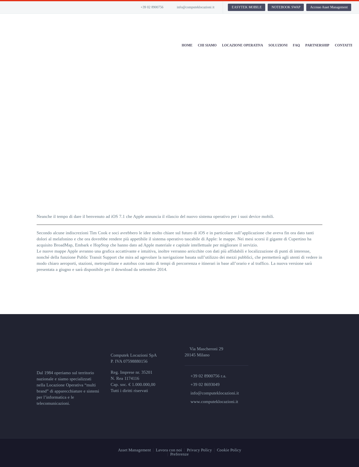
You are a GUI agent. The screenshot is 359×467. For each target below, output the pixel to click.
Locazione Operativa (242, 45)
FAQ (296, 45)
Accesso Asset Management (329, 7)
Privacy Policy (199, 450)
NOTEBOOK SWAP (286, 7)
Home (187, 45)
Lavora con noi (169, 450)
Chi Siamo (207, 45)
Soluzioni (277, 45)
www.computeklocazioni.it (214, 401)
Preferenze (179, 454)
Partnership (317, 45)
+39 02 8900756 (152, 7)
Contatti (343, 45)
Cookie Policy (229, 450)
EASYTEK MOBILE (247, 7)
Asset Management (134, 450)
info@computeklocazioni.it (195, 7)
